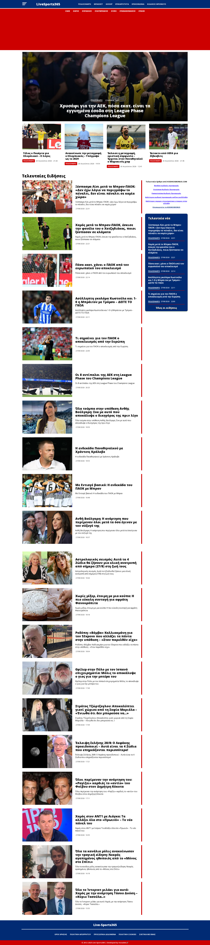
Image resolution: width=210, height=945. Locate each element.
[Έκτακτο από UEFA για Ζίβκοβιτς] (168, 136)
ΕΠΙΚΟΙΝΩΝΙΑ (138, 4)
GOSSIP (109, 4)
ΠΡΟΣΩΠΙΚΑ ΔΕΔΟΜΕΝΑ (105, 934)
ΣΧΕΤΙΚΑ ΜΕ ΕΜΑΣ (147, 934)
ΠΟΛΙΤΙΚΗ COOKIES (127, 934)
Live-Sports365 (105, 925)
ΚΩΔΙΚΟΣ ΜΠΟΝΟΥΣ (156, 4)
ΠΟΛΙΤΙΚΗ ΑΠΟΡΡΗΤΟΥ (80, 934)
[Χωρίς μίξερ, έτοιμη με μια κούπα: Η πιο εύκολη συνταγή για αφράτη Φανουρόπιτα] (47, 604)
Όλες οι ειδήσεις (166, 308)
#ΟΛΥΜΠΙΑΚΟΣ (101, 11)
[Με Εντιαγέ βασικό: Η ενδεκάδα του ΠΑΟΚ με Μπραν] (47, 490)
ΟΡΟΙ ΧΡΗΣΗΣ (61, 934)
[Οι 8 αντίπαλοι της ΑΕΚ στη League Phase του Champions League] (47, 380)
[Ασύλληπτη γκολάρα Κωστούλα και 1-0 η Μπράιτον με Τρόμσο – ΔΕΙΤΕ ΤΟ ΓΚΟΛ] (47, 307)
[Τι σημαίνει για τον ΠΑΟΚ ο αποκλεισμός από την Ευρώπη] (47, 343)
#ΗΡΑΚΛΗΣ (87, 11)
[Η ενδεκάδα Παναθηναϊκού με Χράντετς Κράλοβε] (47, 453)
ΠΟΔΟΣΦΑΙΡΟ (84, 4)
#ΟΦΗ (114, 11)
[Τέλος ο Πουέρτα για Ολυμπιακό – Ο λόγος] (41, 136)
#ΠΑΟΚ (141, 11)
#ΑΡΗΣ (76, 11)
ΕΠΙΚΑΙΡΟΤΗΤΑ (122, 4)
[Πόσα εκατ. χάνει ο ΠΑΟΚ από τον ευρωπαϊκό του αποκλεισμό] (47, 270)
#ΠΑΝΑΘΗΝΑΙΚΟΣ (127, 11)
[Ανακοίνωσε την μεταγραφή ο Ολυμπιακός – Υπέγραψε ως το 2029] (84, 136)
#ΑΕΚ (67, 11)
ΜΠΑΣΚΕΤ (98, 4)
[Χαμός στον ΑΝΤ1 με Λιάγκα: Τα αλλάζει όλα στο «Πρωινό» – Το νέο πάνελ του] (47, 825)
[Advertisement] (105, 30)
